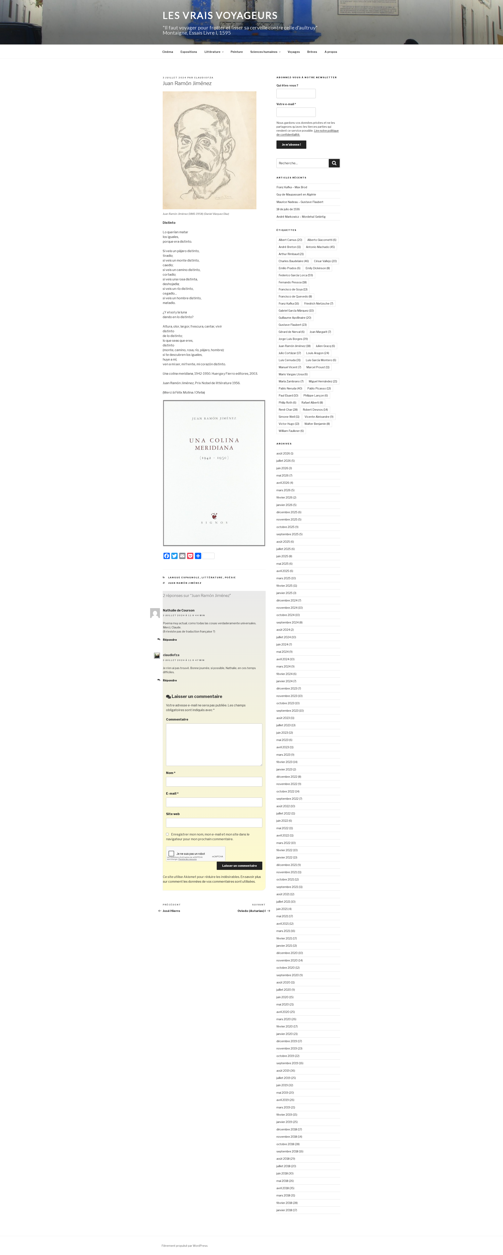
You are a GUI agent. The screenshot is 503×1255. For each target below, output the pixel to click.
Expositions (189, 51)
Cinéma (167, 51)
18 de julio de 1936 (288, 209)
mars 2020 (283, 1019)
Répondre (170, 639)
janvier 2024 (284, 681)
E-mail (172, 793)
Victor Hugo (289, 423)
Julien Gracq (325, 346)
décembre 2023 (286, 688)
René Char (288, 409)
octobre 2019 (285, 1056)
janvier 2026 (284, 505)
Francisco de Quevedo (295, 296)
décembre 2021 (286, 865)
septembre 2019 (287, 1063)
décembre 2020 (287, 953)
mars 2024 (283, 666)
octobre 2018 (285, 1144)
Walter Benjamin (317, 423)
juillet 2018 (283, 1166)
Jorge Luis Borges (293, 339)
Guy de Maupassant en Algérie (296, 194)
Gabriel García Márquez (296, 310)
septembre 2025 (287, 534)
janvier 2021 (284, 945)
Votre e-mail (286, 104)
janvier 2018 (284, 1210)
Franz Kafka (289, 303)
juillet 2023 (283, 725)
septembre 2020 (287, 975)
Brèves (312, 51)
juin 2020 (282, 997)
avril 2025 (282, 571)
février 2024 (284, 674)
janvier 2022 (284, 857)
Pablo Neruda (290, 388)
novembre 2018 (286, 1136)
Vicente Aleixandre (319, 416)
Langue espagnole (184, 577)
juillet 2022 (283, 813)
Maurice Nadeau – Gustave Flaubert (299, 202)
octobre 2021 (285, 879)
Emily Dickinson (318, 268)
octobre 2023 (285, 703)
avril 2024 (282, 659)
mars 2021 (283, 931)
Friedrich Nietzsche (318, 303)
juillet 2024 (283, 637)
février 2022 (284, 850)
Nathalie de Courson (179, 610)
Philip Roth (287, 402)
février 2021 (284, 938)
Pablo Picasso (319, 388)
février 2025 (284, 585)
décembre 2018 (286, 1129)
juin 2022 (282, 820)
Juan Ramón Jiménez (185, 583)
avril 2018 (282, 1188)
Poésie (230, 577)
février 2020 (284, 1026)
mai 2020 (282, 1004)
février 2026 (284, 497)
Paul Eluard (288, 395)
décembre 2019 (286, 1041)
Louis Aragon (317, 353)
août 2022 (283, 806)
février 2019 (284, 1114)
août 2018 (283, 1158)
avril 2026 (282, 482)
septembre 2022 (287, 798)
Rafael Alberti (312, 402)
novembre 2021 (286, 872)
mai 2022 (282, 828)
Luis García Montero (321, 360)
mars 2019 (283, 1107)
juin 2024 (282, 644)
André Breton (290, 247)
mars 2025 (283, 578)
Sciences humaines (263, 51)
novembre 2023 (286, 696)
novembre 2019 (286, 1048)
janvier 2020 (284, 1034)
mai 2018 (282, 1180)
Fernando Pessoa (293, 282)
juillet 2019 (283, 1078)
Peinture (237, 51)
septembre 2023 (287, 710)
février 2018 (284, 1203)
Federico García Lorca (296, 275)
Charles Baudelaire (294, 261)
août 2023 (283, 718)
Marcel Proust (318, 367)
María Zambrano (291, 381)
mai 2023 (282, 740)
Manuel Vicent (290, 367)
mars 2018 (283, 1195)
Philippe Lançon (315, 395)
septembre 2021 (287, 887)
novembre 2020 (287, 960)
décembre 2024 (286, 600)
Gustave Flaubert (293, 324)
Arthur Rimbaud (291, 254)
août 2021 (282, 894)
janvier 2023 (284, 769)
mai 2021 (282, 916)
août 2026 (283, 453)
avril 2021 (282, 923)
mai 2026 (282, 475)
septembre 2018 (287, 1151)
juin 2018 (282, 1173)
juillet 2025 (283, 549)
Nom (170, 773)
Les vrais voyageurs (220, 15)
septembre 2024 (287, 622)
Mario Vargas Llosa (293, 374)
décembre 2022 (286, 776)
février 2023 (284, 762)
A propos (331, 51)
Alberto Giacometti (321, 239)
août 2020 (283, 982)
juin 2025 (282, 556)
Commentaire (177, 719)
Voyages (294, 51)
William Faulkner (291, 430)
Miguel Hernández (323, 381)
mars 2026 (283, 490)
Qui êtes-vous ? (287, 85)
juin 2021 (282, 909)
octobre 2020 (285, 967)
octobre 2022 (285, 791)
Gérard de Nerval (292, 331)
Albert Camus (290, 239)
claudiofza (204, 77)
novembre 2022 (286, 784)
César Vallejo (325, 261)
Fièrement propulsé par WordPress (185, 1245)
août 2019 (283, 1070)
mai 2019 (282, 1092)
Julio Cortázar (290, 353)
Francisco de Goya (293, 289)
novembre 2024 (286, 607)
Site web (173, 814)
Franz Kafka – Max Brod (291, 187)
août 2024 (283, 629)
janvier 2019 (284, 1122)
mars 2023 (283, 754)
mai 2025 (282, 563)
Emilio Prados (289, 268)
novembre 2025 (286, 519)
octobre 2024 (285, 615)
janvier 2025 (284, 593)
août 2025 (283, 541)
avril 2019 (282, 1100)
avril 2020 (282, 1012)
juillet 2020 (283, 989)
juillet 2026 (283, 460)
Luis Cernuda (290, 360)
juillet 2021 (283, 901)
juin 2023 (282, 732)
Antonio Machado (320, 247)
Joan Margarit (320, 331)
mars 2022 (283, 843)
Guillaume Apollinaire (295, 317)
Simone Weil (289, 416)
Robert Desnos (315, 409)
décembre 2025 (286, 512)
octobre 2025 (285, 527)
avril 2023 (282, 747)
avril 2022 (282, 835)
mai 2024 (282, 651)
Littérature (212, 51)
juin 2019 (282, 1085)
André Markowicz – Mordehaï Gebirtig (301, 216)
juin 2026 (282, 468)
